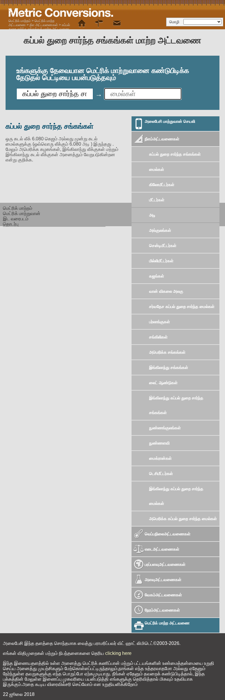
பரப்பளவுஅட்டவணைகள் (165, 564)
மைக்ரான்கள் (160, 458)
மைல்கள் (156, 169)
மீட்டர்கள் (156, 199)
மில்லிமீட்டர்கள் (161, 260)
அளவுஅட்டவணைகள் (163, 579)
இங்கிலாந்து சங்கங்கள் (168, 367)
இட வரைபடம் (15, 218)
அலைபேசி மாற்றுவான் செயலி (170, 121)
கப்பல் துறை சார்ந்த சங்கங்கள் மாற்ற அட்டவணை (39, 27)
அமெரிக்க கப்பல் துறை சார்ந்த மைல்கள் (183, 518)
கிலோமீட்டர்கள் (161, 184)
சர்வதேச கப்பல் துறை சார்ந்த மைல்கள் (181, 306)
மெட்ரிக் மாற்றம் (19, 21)
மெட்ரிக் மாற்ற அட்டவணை (167, 623)
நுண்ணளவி (159, 443)
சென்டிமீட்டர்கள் (162, 245)
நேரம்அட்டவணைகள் (162, 610)
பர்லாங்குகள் (159, 321)
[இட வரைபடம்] (99, 23)
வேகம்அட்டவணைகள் (163, 594)
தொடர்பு (10, 224)
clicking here (118, 653)
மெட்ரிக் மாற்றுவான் (21, 213)
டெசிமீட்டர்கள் (161, 473)
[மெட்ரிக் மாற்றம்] (82, 23)
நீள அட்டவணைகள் (44, 25)
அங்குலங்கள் (160, 230)
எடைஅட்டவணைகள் (162, 549)
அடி (152, 215)
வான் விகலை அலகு (166, 291)
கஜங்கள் (156, 276)
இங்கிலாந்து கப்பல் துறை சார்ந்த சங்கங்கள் (176, 405)
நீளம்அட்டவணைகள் (162, 139)
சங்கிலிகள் (158, 337)
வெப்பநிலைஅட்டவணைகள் (167, 534)
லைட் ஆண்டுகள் (163, 382)
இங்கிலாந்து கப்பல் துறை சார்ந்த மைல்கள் (176, 496)
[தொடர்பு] (117, 23)
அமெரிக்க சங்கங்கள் (167, 352)
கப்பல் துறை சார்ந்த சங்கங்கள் (175, 154)
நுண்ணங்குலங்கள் (165, 427)
